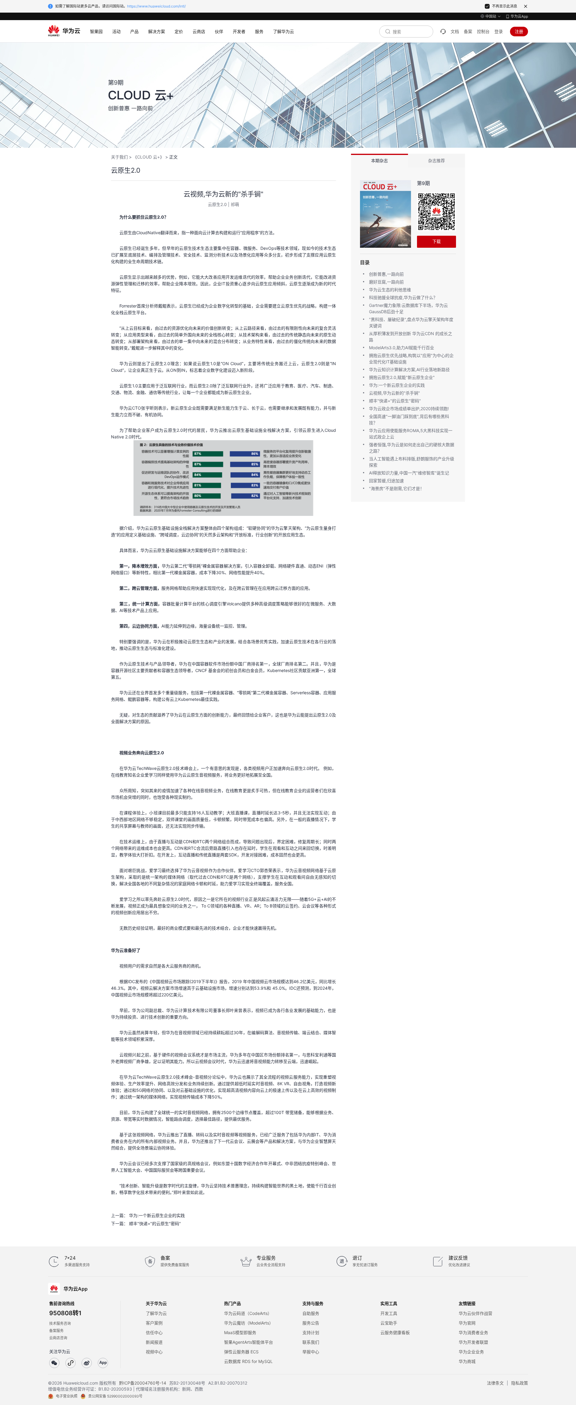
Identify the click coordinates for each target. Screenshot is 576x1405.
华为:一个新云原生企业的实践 (157, 1215)
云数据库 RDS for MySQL (248, 1361)
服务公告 (310, 1322)
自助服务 (310, 1313)
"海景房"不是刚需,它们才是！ (396, 488)
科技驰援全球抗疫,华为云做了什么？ (403, 297)
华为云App (519, 16)
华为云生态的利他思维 (390, 289)
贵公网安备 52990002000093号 (115, 1396)
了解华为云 (156, 1313)
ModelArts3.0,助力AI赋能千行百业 (401, 347)
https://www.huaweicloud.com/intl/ (156, 6)
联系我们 (310, 1342)
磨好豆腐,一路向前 (386, 281)
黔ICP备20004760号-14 (142, 1382)
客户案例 (154, 1322)
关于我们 (119, 156)
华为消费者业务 (473, 1332)
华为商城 (467, 1361)
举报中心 (310, 1351)
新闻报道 (154, 1342)
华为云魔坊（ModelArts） (248, 1322)
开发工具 (388, 1313)
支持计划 (310, 1332)
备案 (468, 31)
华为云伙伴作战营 (475, 1313)
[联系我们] (443, 31)
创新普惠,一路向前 (386, 274)
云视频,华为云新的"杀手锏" (394, 392)
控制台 (483, 31)
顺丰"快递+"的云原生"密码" (155, 1223)
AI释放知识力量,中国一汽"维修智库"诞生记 (409, 472)
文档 (455, 31)
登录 (498, 31)
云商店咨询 (58, 1338)
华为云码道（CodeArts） (248, 1313)
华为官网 (467, 1322)
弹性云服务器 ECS (241, 1351)
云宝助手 (388, 1322)
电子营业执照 (66, 1396)
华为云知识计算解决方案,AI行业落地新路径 (409, 369)
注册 (519, 31)
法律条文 (495, 1382)
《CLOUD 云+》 (148, 156)
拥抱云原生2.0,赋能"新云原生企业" (402, 377)
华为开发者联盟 (473, 1342)
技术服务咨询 (60, 1323)
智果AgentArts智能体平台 (248, 1342)
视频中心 (154, 1351)
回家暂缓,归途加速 (386, 480)
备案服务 (56, 1330)
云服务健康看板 (395, 1332)
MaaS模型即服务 (240, 1332)
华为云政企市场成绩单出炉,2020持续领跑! (409, 408)
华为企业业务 (471, 1351)
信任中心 (154, 1332)
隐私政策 (519, 1382)
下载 (436, 241)
